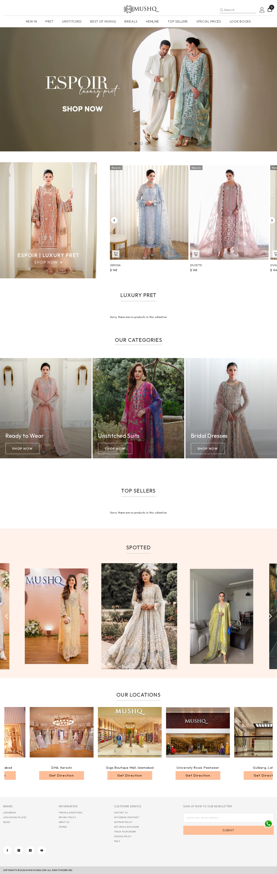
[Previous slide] (114, 220)
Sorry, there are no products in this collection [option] (138, 317)
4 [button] (147, 143)
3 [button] (141, 143)
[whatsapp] (268, 823)
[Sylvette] (149, 212)
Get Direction (83, 775)
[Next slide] (272, 220)
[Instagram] (19, 850)
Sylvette (116, 265)
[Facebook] (7, 850)
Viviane (195, 265)
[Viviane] (229, 212)
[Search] (237, 9)
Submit (228, 830)
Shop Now (46, 262)
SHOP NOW (22, 448)
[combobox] (240, 9)
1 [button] (130, 143)
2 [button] (135, 143)
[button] (4, 89)
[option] (138, 89)
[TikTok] (30, 850)
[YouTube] (42, 850)
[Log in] (262, 10)
